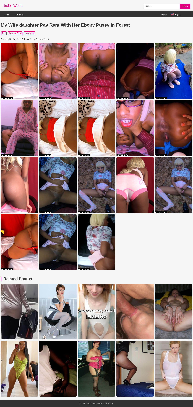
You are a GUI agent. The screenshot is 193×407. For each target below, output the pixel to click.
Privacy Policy (96, 403)
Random (164, 14)
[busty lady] (58, 339)
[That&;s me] (135, 396)
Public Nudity (30, 33)
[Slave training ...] (96, 396)
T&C (88, 403)
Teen (4, 33)
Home (7, 14)
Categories (19, 14)
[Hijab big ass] (19, 339)
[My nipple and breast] (58, 396)
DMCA (110, 403)
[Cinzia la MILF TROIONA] (135, 339)
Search (185, 6)
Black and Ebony (15, 33)
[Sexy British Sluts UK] (19, 396)
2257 (105, 403)
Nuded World (12, 5)
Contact (82, 403)
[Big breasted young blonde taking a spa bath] (173, 396)
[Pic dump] (96, 339)
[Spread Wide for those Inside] (173, 339)
